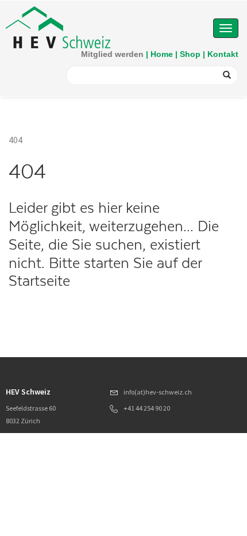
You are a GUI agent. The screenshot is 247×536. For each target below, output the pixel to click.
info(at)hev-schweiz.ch (158, 392)
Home (161, 54)
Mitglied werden (112, 54)
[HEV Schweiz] (58, 26)
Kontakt (222, 54)
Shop (190, 54)
